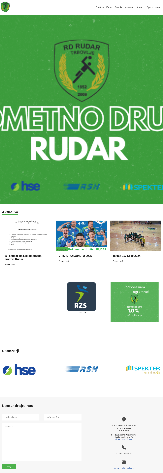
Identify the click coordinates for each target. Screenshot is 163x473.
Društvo (100, 7)
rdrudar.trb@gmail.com (124, 468)
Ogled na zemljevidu (123, 439)
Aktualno (129, 7)
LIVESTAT (81, 312)
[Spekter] (143, 371)
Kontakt (140, 7)
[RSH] (81, 371)
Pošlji (9, 467)
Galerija (119, 7)
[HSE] (19, 371)
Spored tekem (154, 7)
